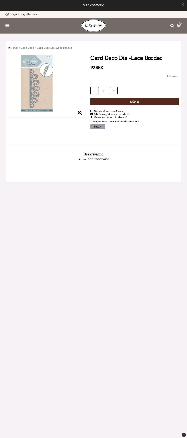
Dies (15, 47)
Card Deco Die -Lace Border (54, 47)
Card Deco (27, 47)
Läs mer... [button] (173, 76)
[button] (179, 25)
